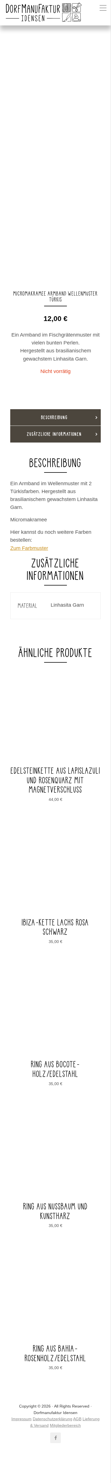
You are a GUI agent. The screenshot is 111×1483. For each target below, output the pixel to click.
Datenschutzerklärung (52, 1419)
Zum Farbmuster (29, 548)
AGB (77, 1419)
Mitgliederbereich (65, 1425)
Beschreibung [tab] (54, 417)
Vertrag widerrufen (56, 1464)
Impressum (21, 1419)
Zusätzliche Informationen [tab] (54, 434)
